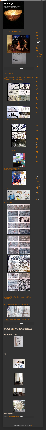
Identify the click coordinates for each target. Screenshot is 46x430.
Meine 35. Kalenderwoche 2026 (37, 57)
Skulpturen (37, 37)
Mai (37, 191)
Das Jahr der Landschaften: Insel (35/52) (37, 62)
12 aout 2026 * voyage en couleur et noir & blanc (37, 99)
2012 (37, 200)
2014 (37, 198)
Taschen (37, 38)
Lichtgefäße (37, 45)
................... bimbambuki (37, 92)
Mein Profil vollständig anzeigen (40, 56)
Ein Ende (36, 70)
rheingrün (37, 125)
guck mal (6, 417)
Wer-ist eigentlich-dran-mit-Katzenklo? (37, 86)
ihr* (13, 329)
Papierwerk (9, 417)
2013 (37, 199)
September (38, 188)
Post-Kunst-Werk (36, 112)
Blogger (31, 425)
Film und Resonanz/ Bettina (37, 162)
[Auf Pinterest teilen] (22, 68)
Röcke (37, 36)
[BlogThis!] (20, 68)
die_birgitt (37, 77)
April (37, 192)
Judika (36, 142)
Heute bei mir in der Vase (37, 139)
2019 (37, 178)
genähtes (37, 32)
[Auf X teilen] (21, 68)
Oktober (38, 187)
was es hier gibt (37, 44)
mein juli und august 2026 (37, 74)
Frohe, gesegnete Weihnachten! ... (39, 181)
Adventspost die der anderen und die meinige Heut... (39, 183)
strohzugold (9, 3)
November (38, 186)
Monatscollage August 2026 (37, 78)
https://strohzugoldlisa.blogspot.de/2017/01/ (8, 423)
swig (36, 172)
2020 (37, 177)
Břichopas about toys (37, 147)
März (37, 193)
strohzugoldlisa (41, 54)
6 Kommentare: (17, 416)
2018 (37, 179)
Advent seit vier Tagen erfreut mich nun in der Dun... (39, 185)
